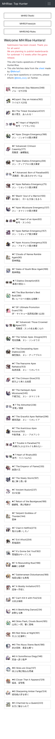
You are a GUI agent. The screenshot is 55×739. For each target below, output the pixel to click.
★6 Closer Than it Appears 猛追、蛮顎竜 (28, 681)
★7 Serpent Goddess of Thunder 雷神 (24, 516)
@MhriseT (15, 71)
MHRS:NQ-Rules (27, 31)
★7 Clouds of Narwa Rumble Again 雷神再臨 (26, 257)
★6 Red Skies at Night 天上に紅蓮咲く (26, 634)
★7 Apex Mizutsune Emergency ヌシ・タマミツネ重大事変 (30, 209)
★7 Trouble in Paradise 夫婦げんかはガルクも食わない (27, 445)
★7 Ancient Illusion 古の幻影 (24, 491)
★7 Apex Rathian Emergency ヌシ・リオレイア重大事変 (29, 232)
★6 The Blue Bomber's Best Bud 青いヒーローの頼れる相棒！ (26, 295)
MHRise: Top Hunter (15, 3)
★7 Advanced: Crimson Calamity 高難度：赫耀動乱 (24, 149)
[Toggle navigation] (49, 3)
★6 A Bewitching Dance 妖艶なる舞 (27, 611)
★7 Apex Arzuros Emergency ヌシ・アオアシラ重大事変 (29, 244)
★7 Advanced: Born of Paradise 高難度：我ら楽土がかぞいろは (30, 174)
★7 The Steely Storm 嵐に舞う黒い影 (25, 480)
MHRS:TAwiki (27, 15)
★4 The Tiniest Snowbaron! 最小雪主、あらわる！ (28, 112)
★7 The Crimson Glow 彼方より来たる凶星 (26, 380)
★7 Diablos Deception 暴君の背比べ (26, 282)
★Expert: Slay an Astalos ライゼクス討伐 (27, 101)
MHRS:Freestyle (28, 23)
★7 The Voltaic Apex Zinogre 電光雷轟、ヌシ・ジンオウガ (29, 338)
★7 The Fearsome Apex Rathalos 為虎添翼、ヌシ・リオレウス (26, 366)
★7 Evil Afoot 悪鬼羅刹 (22, 541)
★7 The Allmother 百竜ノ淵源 (24, 406)
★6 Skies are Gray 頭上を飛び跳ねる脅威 (24, 669)
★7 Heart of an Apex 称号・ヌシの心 (29, 221)
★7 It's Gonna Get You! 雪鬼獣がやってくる (26, 553)
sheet (41, 68)
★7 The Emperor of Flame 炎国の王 (28, 468)
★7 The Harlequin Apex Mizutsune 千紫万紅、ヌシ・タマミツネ (26, 393)
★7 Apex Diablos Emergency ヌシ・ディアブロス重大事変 (29, 162)
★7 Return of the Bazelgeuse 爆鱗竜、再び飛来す (29, 503)
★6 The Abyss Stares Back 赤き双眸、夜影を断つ (28, 646)
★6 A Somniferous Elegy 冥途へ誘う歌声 (27, 658)
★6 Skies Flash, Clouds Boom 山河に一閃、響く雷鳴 (29, 623)
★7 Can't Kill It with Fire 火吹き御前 (27, 599)
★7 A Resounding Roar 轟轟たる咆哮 (26, 564)
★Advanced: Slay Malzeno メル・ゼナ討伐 (28, 89)
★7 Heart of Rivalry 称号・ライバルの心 (24, 456)
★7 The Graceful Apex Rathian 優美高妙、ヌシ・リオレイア (30, 418)
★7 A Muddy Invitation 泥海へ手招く (26, 588)
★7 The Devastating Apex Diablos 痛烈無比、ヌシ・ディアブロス (27, 351)
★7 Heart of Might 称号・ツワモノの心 (27, 124)
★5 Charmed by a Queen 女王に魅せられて (27, 704)
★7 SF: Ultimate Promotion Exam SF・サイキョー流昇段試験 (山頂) (28, 310)
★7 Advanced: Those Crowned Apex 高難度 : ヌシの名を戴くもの (31, 325)
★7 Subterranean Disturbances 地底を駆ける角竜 (30, 576)
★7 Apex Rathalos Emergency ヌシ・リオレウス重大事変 (29, 186)
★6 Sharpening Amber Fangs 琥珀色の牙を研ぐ (29, 693)
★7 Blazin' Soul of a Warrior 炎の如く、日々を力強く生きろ (29, 197)
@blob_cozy (20, 78)
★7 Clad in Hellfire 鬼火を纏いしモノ (24, 529)
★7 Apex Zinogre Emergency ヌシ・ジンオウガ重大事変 (29, 136)
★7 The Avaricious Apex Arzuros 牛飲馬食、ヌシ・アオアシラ (26, 431)
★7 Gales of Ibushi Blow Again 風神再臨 (30, 271)
